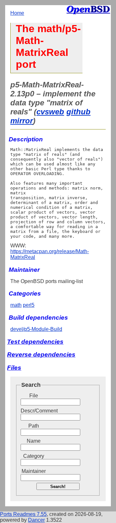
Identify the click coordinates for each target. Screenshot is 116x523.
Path (33, 426)
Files (14, 367)
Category (33, 456)
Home (17, 13)
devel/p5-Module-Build (36, 329)
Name (34, 441)
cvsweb (50, 111)
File (33, 395)
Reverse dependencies (41, 354)
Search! (57, 486)
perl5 (28, 305)
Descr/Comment (33, 410)
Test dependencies (35, 341)
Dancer (36, 520)
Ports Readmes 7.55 (23, 514)
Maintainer (34, 471)
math (16, 305)
